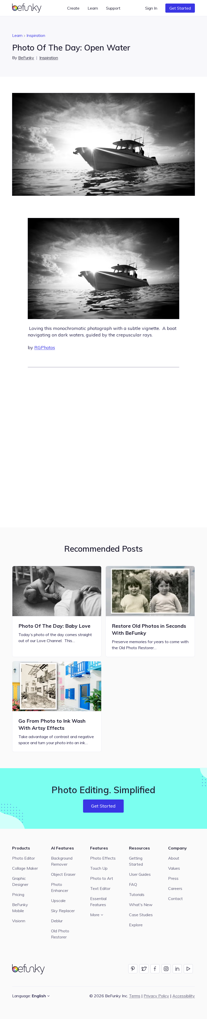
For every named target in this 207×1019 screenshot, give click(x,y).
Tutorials (136, 894)
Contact (175, 898)
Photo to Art (101, 878)
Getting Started (136, 861)
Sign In (151, 8)
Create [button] (73, 8)
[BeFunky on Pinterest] (132, 968)
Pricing (18, 894)
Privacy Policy (156, 995)
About (173, 858)
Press (173, 878)
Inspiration (36, 35)
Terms (134, 995)
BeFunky (26, 57)
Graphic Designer (20, 881)
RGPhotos (44, 347)
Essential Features (98, 901)
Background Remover (61, 861)
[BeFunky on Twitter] (143, 968)
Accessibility (183, 995)
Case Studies (141, 914)
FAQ (133, 884)
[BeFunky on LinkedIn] (177, 968)
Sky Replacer (63, 910)
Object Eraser (63, 874)
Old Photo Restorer (60, 933)
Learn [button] (93, 8)
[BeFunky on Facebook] (155, 968)
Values (174, 868)
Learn (17, 35)
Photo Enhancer (59, 887)
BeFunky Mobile (20, 907)
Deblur (57, 920)
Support (113, 8)
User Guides (140, 874)
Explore (136, 924)
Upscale (58, 900)
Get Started (180, 8)
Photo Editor (23, 858)
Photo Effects (103, 858)
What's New (140, 904)
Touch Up (99, 868)
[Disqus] (103, 446)
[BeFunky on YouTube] (188, 968)
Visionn (18, 920)
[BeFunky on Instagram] (166, 968)
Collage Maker (25, 868)
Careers (175, 888)
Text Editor (100, 888)
